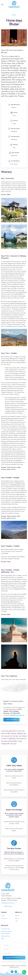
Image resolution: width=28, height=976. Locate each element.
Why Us (17, 915)
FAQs (2, 938)
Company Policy (5, 929)
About (17, 918)
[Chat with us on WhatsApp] (24, 972)
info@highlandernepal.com (16, 715)
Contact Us (4, 918)
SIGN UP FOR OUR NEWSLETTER (14, 957)
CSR (16, 921)
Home (2, 915)
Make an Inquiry (11, 719)
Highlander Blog (5, 936)
